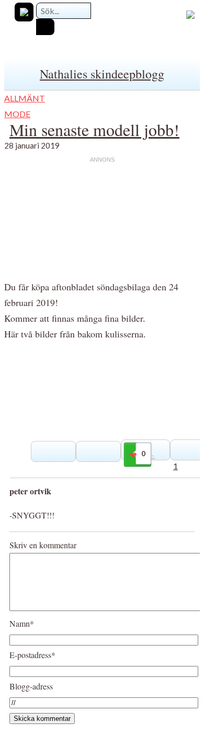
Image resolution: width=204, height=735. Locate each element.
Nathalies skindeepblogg (102, 73)
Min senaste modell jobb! (94, 129)
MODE (17, 114)
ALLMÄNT (24, 98)
